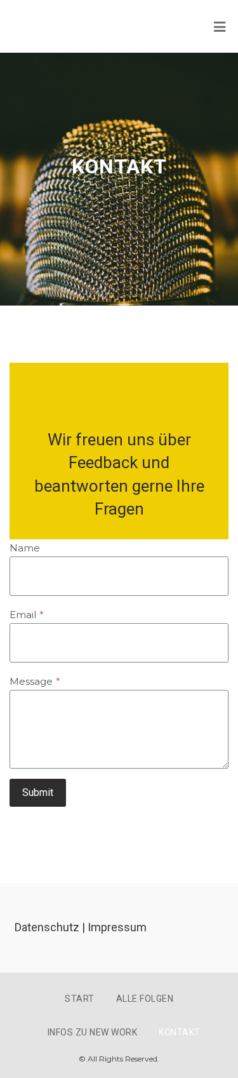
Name (25, 548)
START (80, 999)
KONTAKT (180, 1032)
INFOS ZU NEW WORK (93, 1032)
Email (27, 615)
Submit (37, 792)
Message (35, 681)
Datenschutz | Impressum (81, 927)
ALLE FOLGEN (145, 999)
